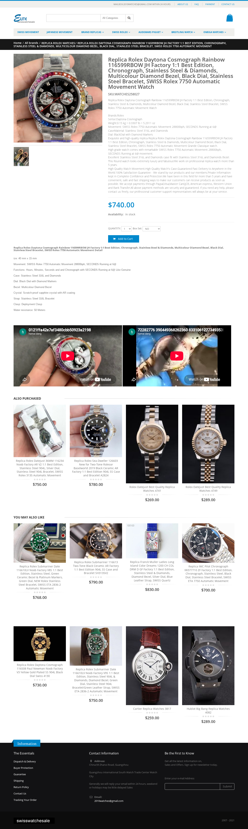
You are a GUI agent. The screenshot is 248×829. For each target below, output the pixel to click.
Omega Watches (213, 32)
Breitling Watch (182, 32)
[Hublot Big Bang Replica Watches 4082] (208, 665)
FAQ (197, 4)
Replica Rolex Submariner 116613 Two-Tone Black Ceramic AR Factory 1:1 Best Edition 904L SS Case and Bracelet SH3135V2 (96, 567)
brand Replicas (91, 32)
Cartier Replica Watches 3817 (152, 709)
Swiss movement (28, 32)
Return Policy (21, 787)
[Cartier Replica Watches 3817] (152, 665)
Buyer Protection (23, 768)
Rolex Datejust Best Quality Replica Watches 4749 (208, 488)
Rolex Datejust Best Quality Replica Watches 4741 (152, 488)
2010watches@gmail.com (108, 801)
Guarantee (20, 774)
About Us (182, 4)
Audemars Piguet (150, 32)
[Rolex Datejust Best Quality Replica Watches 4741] (152, 444)
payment (210, 4)
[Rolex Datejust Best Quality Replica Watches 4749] (208, 444)
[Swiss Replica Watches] (24, 15)
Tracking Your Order (25, 800)
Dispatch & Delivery (25, 761)
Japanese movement (59, 32)
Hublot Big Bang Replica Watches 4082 (208, 710)
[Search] (129, 18)
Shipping (19, 780)
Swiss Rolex (120, 32)
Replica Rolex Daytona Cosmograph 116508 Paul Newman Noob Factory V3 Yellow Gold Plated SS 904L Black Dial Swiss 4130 (40, 670)
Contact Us (227, 4)
